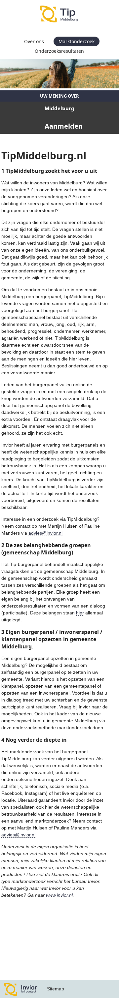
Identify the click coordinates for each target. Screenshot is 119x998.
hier (80, 612)
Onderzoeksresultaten (59, 51)
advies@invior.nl (45, 533)
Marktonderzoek (77, 41)
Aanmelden (64, 126)
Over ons (34, 41)
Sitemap (55, 988)
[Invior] (20, 989)
